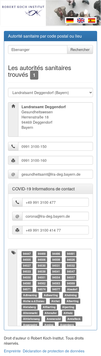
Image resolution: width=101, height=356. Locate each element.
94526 (71, 259)
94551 (42, 277)
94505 (27, 259)
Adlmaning (30, 295)
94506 (42, 259)
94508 (56, 259)
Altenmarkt (30, 313)
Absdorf (72, 289)
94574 (42, 289)
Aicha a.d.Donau (33, 301)
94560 (27, 283)
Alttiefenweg (31, 319)
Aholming (70, 295)
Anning (48, 325)
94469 (42, 254)
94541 (56, 271)
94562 (42, 283)
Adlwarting (51, 295)
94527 (27, 265)
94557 (71, 277)
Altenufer (51, 313)
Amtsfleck (74, 319)
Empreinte (12, 350)
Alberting (72, 301)
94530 (42, 265)
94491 (71, 254)
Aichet (55, 301)
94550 (27, 277)
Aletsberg (29, 307)
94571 (27, 289)
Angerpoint (30, 325)
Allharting (49, 307)
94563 (56, 283)
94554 (56, 277)
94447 (27, 254)
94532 (71, 265)
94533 (27, 271)
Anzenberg (67, 325)
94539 (42, 271)
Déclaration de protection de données (53, 350)
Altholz (68, 313)
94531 (56, 265)
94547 (71, 271)
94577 (56, 289)
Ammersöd (54, 319)
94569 (71, 283)
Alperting (68, 307)
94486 (56, 254)
